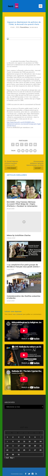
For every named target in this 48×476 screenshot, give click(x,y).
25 (24, 450)
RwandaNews (24, 27)
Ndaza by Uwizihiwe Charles (19, 235)
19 (29, 446)
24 (19, 450)
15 (7, 446)
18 (24, 446)
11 (24, 441)
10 (19, 441)
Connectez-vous (17, 474)
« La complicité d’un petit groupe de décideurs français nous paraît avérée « (24, 266)
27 (35, 450)
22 (7, 450)
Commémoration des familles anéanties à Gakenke (23, 297)
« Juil (7, 458)
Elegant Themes (19, 470)
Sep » (12, 458)
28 (40, 450)
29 (7, 454)
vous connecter (18, 314)
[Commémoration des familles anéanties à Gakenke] (24, 282)
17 (19, 446)
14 (40, 441)
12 (29, 441)
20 (35, 446)
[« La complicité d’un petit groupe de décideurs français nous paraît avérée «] (24, 251)
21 (40, 446)
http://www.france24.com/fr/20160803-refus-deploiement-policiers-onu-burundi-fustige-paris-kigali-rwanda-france (24, 124)
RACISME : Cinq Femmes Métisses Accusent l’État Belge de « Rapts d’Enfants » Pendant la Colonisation (22, 204)
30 (13, 454)
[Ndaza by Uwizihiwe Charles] (24, 222)
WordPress (37, 470)
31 (19, 454)
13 (35, 441)
